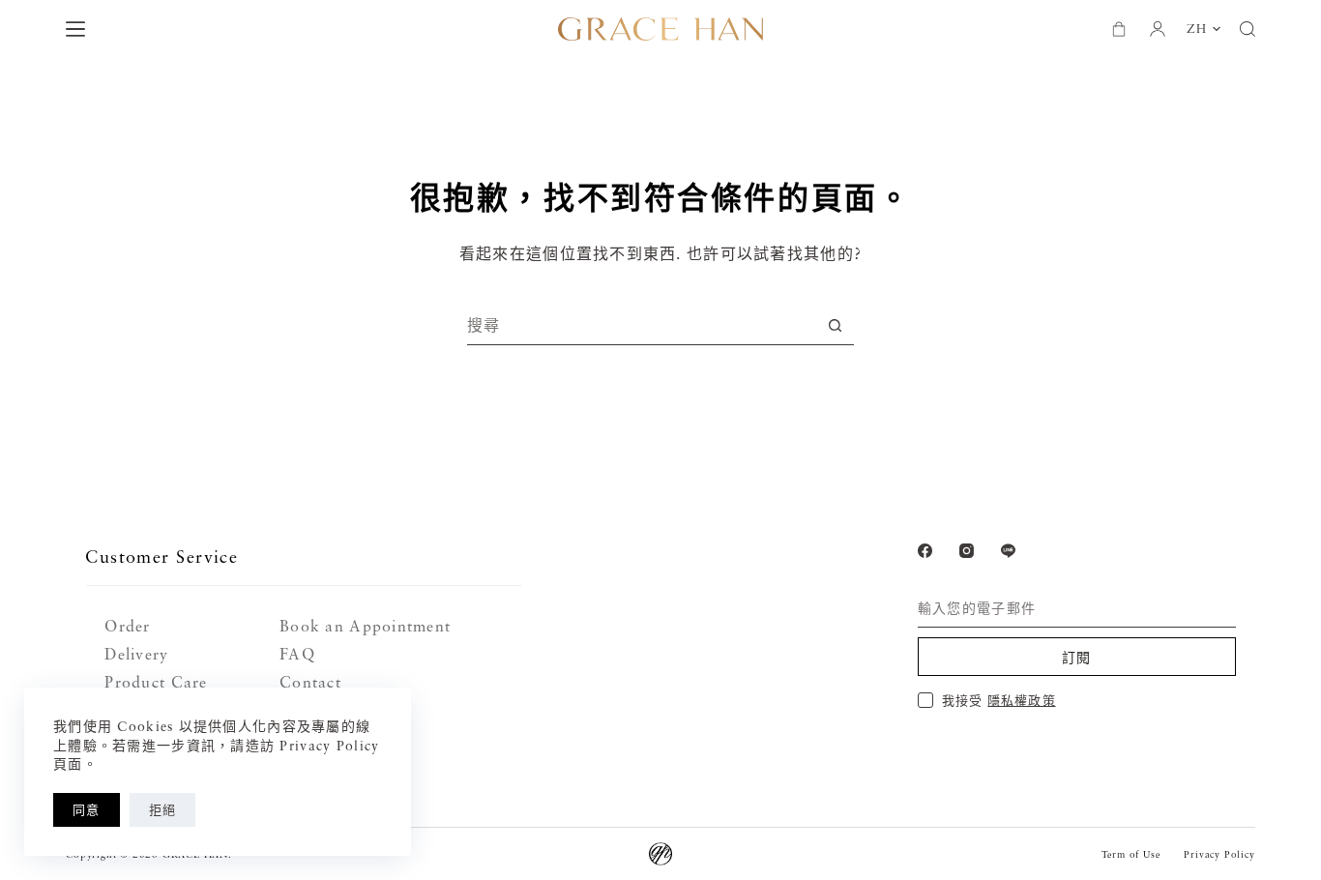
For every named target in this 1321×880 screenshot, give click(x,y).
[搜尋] (1247, 29)
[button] (1203, 29)
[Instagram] (966, 550)
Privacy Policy (1219, 854)
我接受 (998, 700)
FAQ (297, 653)
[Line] (1008, 550)
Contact (310, 681)
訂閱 (1077, 657)
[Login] (1157, 29)
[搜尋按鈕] (835, 325)
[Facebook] (925, 550)
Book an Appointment (365, 625)
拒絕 (163, 809)
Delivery (136, 653)
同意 (87, 809)
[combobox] (641, 325)
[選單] (75, 29)
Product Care (155, 681)
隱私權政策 (1021, 700)
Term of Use (1130, 854)
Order (127, 625)
